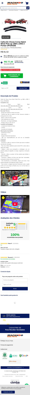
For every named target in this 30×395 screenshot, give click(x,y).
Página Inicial (4, 10)
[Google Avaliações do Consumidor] (14, 362)
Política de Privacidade (15, 388)
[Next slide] (27, 23)
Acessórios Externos (13, 10)
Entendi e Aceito (8, 392)
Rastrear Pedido (9, 340)
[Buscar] (27, 8)
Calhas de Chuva (24, 10)
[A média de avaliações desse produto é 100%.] (4, 49)
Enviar (15, 288)
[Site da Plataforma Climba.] (15, 382)
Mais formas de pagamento (7, 67)
